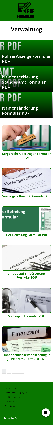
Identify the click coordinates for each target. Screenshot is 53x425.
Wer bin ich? (11, 388)
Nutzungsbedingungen (16, 392)
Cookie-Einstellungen (15, 397)
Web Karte (10, 406)
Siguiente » (18, 371)
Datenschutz (11, 401)
